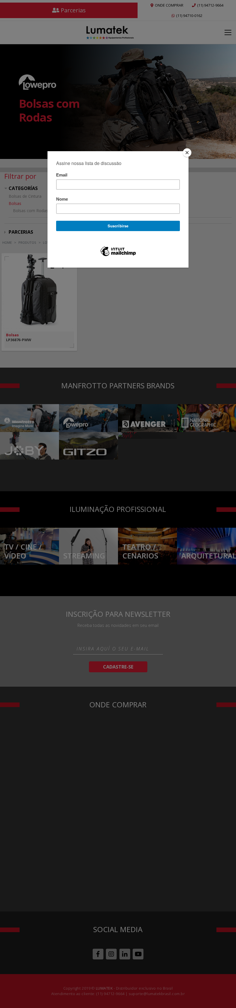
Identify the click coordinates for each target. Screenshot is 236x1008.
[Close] (187, 152)
